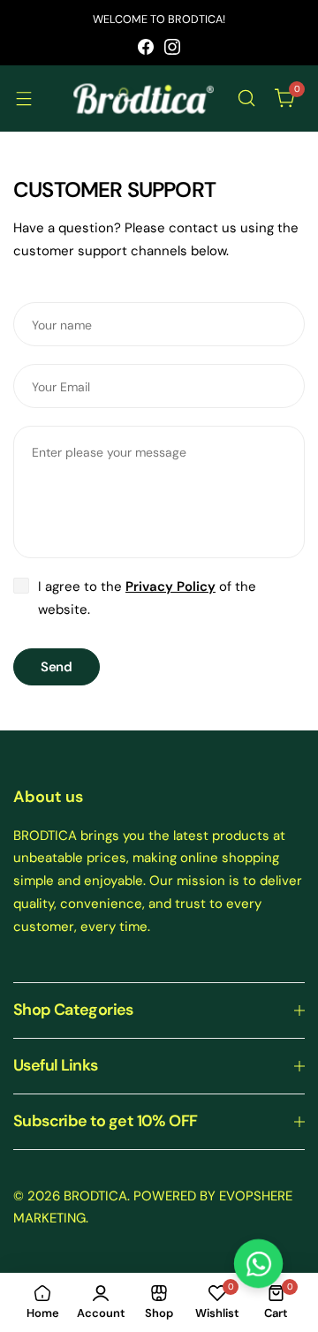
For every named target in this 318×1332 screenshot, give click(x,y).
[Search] (246, 98)
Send (56, 667)
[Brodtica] (143, 98)
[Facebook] (146, 47)
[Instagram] (172, 47)
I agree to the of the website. (147, 598)
